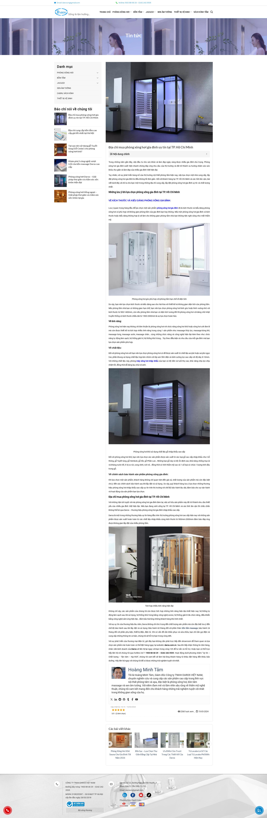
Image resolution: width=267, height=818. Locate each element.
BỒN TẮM (137, 12)
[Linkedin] (115, 700)
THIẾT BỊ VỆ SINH (182, 12)
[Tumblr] (128, 700)
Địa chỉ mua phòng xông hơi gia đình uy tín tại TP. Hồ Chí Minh (83, 116)
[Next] (208, 744)
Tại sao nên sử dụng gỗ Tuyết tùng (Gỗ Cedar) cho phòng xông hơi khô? (82, 148)
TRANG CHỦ (105, 12)
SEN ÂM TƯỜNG (165, 12)
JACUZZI (150, 12)
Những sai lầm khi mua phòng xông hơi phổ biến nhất (198, 754)
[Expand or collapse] (206, 154)
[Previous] (109, 744)
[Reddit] (119, 700)
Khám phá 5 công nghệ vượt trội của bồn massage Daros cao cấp (84, 164)
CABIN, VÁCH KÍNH (65, 93)
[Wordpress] (124, 700)
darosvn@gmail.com (71, 3)
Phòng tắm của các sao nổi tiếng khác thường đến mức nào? (146, 754)
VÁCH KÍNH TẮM (201, 12)
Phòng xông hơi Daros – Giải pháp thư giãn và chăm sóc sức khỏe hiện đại (83, 179)
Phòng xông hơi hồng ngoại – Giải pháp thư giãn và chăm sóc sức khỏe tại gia (83, 195)
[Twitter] (111, 700)
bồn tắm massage (190, 628)
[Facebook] (132, 700)
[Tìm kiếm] (211, 12)
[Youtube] (136, 700)
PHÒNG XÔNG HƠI (121, 12)
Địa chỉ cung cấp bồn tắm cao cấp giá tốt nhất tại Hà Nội (82, 131)
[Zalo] (125, 794)
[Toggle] (98, 72)
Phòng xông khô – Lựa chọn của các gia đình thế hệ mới (172, 754)
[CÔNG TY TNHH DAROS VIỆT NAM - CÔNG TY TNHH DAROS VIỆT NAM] (72, 12)
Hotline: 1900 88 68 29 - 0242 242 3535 (134, 3)
